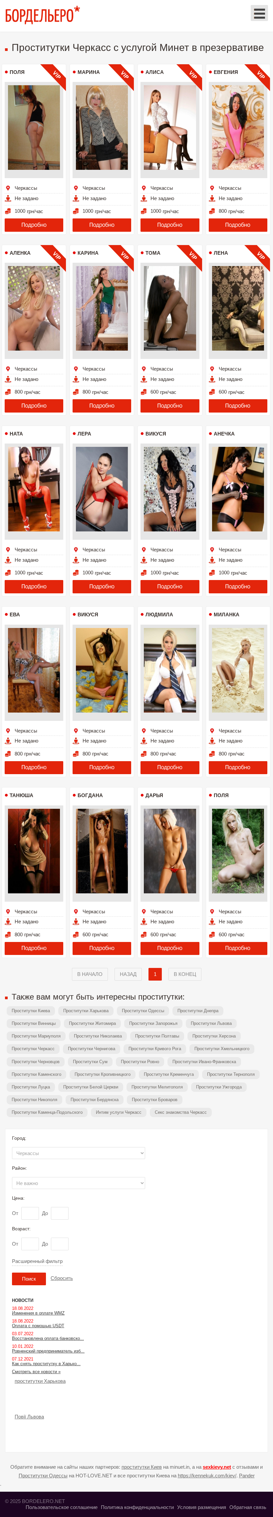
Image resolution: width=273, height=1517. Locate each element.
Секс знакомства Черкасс (181, 1112)
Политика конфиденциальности (137, 1507)
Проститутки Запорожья (153, 1023)
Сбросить (62, 1278)
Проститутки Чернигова (91, 1048)
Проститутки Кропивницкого (103, 1074)
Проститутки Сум (90, 1061)
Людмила (159, 614)
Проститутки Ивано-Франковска (204, 1061)
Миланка (226, 614)
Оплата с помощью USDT (38, 1325)
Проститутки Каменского (36, 1074)
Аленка (20, 253)
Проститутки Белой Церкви (90, 1086)
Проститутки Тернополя (231, 1074)
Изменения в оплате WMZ (38, 1313)
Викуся (155, 434)
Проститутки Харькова (86, 1010)
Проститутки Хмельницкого (221, 1048)
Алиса (154, 72)
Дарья (154, 795)
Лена (221, 253)
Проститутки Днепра (197, 1010)
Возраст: (21, 1228)
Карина (88, 253)
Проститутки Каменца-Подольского (47, 1112)
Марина (89, 72)
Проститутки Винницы (34, 1023)
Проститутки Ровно (140, 1061)
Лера (84, 434)
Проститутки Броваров (154, 1099)
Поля (17, 72)
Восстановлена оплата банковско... (48, 1338)
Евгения (226, 72)
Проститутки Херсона (214, 1036)
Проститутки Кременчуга (169, 1074)
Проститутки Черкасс (33, 1048)
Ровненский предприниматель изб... (48, 1351)
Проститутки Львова (211, 1023)
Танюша (21, 795)
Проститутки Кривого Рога (155, 1048)
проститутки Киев (142, 1467)
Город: (19, 1138)
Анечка (224, 434)
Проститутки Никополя (34, 1099)
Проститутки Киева (31, 1010)
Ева (15, 614)
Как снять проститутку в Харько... (46, 1363)
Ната (16, 434)
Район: (19, 1168)
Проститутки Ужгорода (219, 1086)
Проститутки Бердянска (95, 1099)
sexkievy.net (217, 1467)
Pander (247, 1475)
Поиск (29, 1279)
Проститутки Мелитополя (157, 1086)
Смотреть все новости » (36, 1371)
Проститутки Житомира (92, 1023)
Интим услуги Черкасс (118, 1112)
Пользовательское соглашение (62, 1507)
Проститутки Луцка (31, 1086)
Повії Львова (29, 1416)
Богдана (90, 795)
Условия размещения (201, 1507)
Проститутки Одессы (143, 1010)
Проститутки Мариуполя (36, 1036)
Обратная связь (247, 1507)
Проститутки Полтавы (157, 1036)
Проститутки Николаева (98, 1036)
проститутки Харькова (40, 1381)
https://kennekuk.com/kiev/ (207, 1475)
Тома (152, 253)
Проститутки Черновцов (36, 1061)
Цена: (18, 1198)
